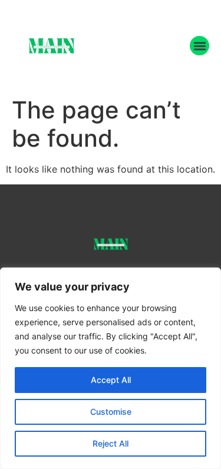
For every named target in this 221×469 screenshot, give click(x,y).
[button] (199, 45)
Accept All (111, 380)
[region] (110, 368)
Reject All (110, 443)
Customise (110, 412)
